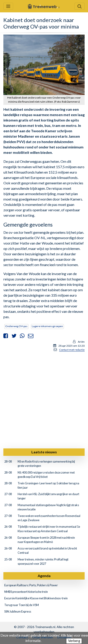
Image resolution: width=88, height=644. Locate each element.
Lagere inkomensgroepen (47, 326)
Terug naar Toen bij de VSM (21, 605)
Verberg (74, 641)
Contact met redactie (72, 349)
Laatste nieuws (44, 452)
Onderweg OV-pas (16, 326)
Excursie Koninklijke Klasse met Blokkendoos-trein (36, 598)
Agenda (44, 575)
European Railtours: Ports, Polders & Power (31, 585)
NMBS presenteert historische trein (26, 591)
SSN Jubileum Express (17, 611)
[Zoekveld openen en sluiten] (79, 6)
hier (70, 635)
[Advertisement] (44, 399)
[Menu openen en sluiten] (8, 6)
